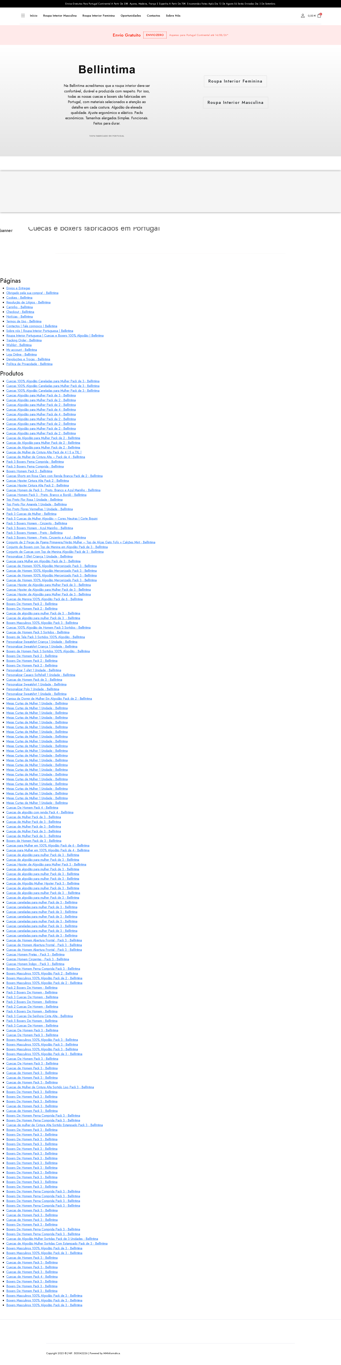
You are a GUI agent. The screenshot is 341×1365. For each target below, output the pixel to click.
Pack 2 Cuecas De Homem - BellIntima (32, 1006)
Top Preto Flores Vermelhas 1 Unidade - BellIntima (39, 509)
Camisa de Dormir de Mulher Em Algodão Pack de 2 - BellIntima (49, 698)
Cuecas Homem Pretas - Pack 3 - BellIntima (35, 954)
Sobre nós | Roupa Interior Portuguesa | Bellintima (39, 331)
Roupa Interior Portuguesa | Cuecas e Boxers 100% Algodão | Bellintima (55, 335)
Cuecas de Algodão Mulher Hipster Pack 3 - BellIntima (42, 883)
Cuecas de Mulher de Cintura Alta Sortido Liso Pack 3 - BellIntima (50, 1087)
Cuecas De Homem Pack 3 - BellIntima (32, 1030)
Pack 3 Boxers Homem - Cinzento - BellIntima (36, 523)
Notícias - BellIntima (19, 316)
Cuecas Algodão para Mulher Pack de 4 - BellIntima (41, 409)
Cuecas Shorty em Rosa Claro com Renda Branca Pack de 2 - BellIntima (54, 476)
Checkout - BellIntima (20, 312)
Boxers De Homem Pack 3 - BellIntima (31, 1092)
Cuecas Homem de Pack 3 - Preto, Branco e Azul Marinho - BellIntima (53, 490)
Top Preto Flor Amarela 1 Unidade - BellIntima (36, 504)
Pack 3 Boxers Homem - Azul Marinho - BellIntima (39, 528)
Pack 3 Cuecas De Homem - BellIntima (32, 997)
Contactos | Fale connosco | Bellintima (31, 326)
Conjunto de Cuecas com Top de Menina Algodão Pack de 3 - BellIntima (55, 551)
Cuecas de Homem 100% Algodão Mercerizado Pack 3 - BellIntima (51, 566)
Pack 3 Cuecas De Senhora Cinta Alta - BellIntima (39, 1016)
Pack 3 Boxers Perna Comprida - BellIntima (35, 461)
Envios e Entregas (18, 288)
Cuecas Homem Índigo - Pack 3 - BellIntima (35, 964)
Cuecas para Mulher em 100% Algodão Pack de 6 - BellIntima (47, 845)
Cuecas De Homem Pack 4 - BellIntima (32, 807)
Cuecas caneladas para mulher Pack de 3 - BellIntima (41, 902)
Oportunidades (131, 15)
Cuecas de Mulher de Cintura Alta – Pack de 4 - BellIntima (45, 457)
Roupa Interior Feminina (98, 15)
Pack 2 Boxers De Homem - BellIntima (31, 987)
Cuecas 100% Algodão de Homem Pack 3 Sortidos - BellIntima (48, 627)
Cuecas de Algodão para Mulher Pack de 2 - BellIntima (43, 438)
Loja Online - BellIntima (21, 354)
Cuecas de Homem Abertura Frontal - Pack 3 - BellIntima (44, 940)
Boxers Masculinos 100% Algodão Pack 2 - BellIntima (42, 973)
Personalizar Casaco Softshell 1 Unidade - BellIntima (40, 675)
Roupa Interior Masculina (60, 15)
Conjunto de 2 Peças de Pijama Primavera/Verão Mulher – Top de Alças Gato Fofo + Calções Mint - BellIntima (80, 542)
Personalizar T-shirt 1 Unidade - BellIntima (33, 670)
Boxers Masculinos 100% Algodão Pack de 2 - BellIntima (44, 978)
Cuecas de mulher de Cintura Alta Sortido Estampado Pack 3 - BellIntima (54, 1125)
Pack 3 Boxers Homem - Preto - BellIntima (34, 532)
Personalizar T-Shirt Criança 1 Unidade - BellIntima (39, 556)
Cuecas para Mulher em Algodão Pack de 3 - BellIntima (43, 561)
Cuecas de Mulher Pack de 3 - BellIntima (33, 817)
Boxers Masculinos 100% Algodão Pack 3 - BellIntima (42, 623)
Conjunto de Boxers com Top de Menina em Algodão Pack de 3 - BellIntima (57, 547)
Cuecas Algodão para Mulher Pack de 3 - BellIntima (41, 395)
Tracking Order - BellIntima (24, 340)
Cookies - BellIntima (19, 297)
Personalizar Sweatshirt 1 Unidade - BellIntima (36, 684)
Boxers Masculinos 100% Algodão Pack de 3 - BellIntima (44, 1054)
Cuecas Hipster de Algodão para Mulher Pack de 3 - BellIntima (48, 585)
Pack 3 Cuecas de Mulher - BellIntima (31, 514)
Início (33, 15)
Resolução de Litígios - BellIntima (28, 302)
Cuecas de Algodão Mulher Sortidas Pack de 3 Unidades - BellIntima (52, 1238)
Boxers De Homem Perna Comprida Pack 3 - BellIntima (43, 968)
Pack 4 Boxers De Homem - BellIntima (31, 1011)
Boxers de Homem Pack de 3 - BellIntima (33, 840)
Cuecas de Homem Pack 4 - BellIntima (32, 1276)
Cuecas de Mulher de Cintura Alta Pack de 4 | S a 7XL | (44, 452)
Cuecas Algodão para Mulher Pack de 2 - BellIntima (41, 400)
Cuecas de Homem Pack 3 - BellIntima (32, 1068)
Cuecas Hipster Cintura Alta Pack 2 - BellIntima (37, 480)
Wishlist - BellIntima (19, 345)
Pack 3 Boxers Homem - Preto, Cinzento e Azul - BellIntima (46, 537)
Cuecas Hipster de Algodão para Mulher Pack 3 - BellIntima (46, 864)
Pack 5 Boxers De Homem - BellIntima (31, 1021)
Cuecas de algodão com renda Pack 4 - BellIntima (39, 812)
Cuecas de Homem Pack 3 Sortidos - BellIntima (37, 632)
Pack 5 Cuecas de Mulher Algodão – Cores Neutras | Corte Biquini (51, 518)
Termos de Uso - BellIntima (23, 321)
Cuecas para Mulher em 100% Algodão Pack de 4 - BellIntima (47, 850)
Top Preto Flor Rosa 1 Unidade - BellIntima (34, 499)
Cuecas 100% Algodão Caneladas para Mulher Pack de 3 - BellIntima (52, 381)
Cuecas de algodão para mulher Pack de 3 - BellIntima (43, 613)
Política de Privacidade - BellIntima (29, 364)
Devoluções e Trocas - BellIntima (28, 359)
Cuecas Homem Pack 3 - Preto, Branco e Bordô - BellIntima (46, 495)
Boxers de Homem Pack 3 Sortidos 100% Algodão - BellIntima (48, 651)
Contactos (153, 15)
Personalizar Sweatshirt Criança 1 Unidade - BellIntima (41, 641)
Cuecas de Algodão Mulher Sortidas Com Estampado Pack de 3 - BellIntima (57, 1243)
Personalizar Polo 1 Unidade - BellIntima (32, 689)
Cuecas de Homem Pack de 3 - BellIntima (34, 679)
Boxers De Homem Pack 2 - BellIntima (31, 604)
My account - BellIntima (21, 349)
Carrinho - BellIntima (19, 307)
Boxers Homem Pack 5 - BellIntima (29, 471)
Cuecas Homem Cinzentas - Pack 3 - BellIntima (37, 959)
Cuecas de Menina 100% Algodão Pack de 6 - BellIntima (44, 599)
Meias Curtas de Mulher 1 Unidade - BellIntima (37, 703)
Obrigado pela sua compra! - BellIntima (32, 293)
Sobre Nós (173, 15)
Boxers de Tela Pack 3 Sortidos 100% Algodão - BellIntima (45, 637)
